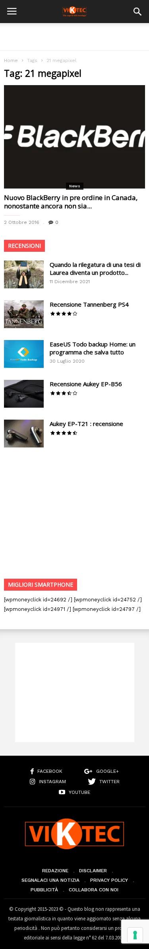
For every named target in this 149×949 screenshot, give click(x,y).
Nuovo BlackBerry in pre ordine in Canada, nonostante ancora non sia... (70, 201)
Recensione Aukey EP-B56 (86, 384)
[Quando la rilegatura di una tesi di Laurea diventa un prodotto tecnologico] (24, 274)
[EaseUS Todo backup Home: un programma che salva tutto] (24, 354)
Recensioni (24, 245)
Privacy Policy (109, 880)
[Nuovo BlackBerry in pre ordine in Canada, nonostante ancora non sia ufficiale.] (74, 137)
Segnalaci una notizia (50, 880)
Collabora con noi (93, 890)
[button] (137, 11)
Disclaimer (93, 870)
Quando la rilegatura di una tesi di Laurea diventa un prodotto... (95, 268)
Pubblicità (44, 890)
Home (11, 60)
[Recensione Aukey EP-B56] (24, 394)
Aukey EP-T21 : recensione (86, 424)
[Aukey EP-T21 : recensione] (24, 433)
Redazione (55, 870)
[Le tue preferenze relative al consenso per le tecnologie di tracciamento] (135, 935)
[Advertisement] (74, 37)
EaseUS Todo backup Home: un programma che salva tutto (92, 348)
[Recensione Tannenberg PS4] (24, 314)
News (74, 186)
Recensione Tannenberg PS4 (89, 304)
